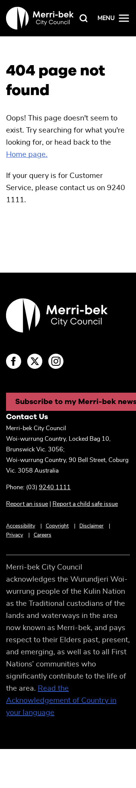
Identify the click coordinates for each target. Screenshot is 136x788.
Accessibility (20, 526)
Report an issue (27, 504)
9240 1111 (55, 487)
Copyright (57, 526)
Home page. (27, 154)
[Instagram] (55, 361)
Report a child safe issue (85, 504)
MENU (106, 18)
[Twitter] (34, 361)
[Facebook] (13, 361)
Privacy (14, 535)
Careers (42, 535)
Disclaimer (91, 526)
